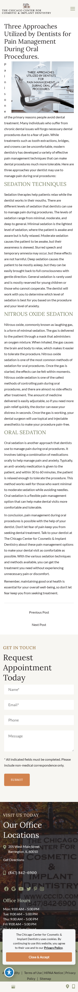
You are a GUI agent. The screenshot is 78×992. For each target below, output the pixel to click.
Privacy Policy (53, 947)
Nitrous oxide (14, 324)
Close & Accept (39, 957)
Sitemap (45, 978)
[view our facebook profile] (6, 986)
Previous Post (39, 612)
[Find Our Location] (67, 987)
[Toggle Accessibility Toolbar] (9, 972)
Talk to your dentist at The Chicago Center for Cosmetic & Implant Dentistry (38, 538)
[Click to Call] (72, 987)
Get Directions (13, 860)
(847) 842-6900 (22, 872)
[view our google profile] (13, 986)
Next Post (39, 625)
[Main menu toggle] (72, 8)
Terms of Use (33, 973)
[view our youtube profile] (27, 986)
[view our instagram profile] (20, 986)
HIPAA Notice (53, 973)
